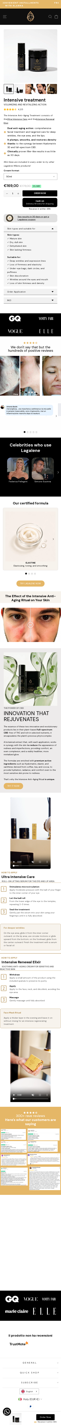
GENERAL (30, 1362)
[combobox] (29, 1391)
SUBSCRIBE (29, 1382)
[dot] (26, 392)
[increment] (18, 193)
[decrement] (7, 193)
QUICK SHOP (30, 1372)
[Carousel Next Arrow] (56, 375)
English (29, 1391)
